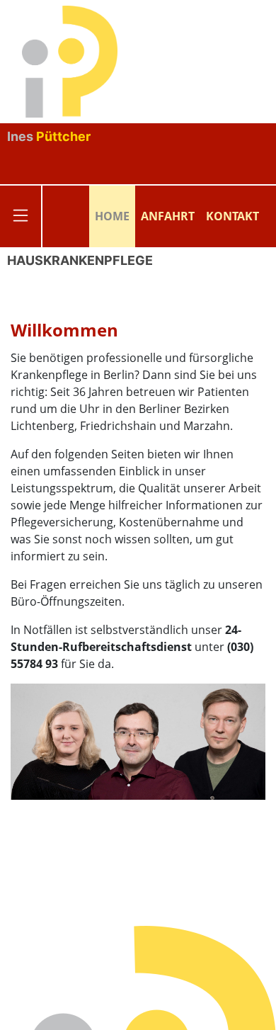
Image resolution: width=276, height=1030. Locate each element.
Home (112, 216)
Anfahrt (168, 216)
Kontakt (232, 216)
